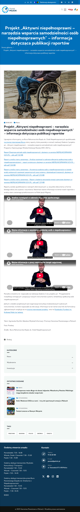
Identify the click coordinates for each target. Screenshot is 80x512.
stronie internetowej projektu (37, 309)
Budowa (22, 433)
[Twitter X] (43, 476)
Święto (49, 433)
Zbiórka (40, 433)
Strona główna (6, 47)
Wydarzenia (11, 362)
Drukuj (9, 340)
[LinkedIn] (57, 476)
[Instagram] (53, 476)
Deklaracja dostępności (48, 2)
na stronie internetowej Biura (14, 142)
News (18, 122)
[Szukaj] (62, 9)
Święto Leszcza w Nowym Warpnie (29, 411)
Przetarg (11, 433)
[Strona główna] (9, 10)
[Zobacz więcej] (11, 391)
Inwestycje (11, 368)
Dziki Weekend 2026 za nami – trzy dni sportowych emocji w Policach (42, 401)
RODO (6, 495)
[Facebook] (48, 476)
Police (31, 433)
